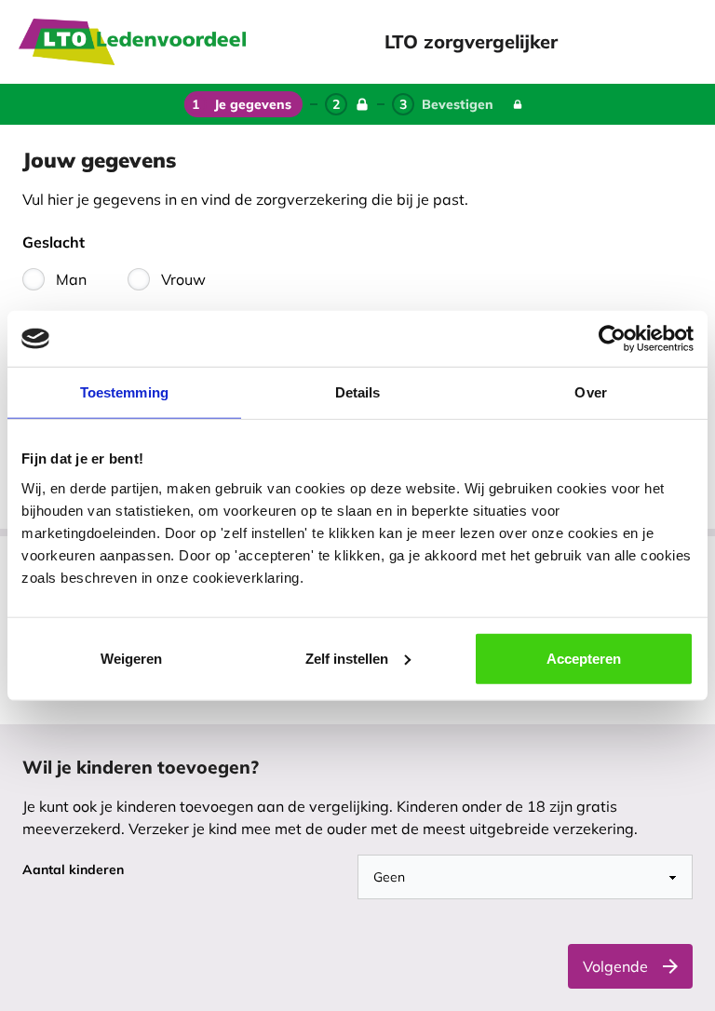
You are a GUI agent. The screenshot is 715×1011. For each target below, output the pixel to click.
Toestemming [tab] (124, 392)
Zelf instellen (346, 658)
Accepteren (583, 658)
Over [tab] (590, 392)
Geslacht (53, 242)
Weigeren (131, 658)
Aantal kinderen (73, 869)
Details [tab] (358, 392)
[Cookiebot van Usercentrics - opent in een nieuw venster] (612, 339)
